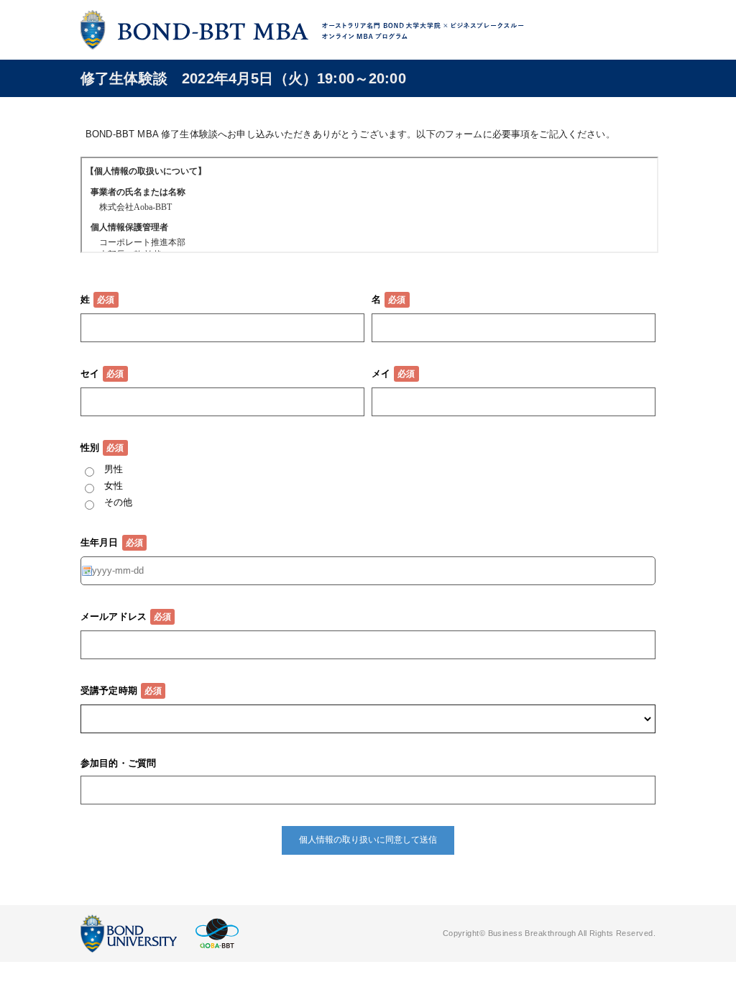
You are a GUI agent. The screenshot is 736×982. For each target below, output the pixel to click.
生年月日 (99, 542)
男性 (113, 469)
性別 (89, 447)
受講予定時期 (108, 690)
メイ (381, 373)
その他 (118, 502)
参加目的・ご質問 (118, 763)
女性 (113, 485)
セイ (89, 373)
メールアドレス (113, 616)
